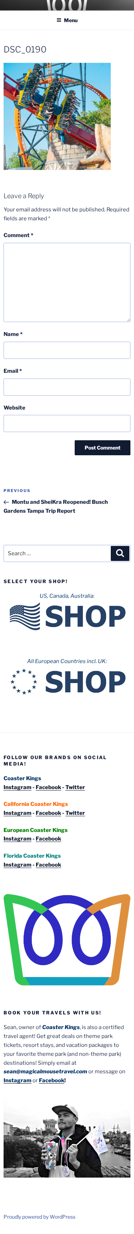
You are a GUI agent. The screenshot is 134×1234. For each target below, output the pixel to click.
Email (13, 371)
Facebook (48, 787)
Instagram (17, 787)
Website (14, 408)
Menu (71, 20)
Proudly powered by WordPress (39, 1217)
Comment (18, 235)
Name (13, 334)
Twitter (75, 787)
